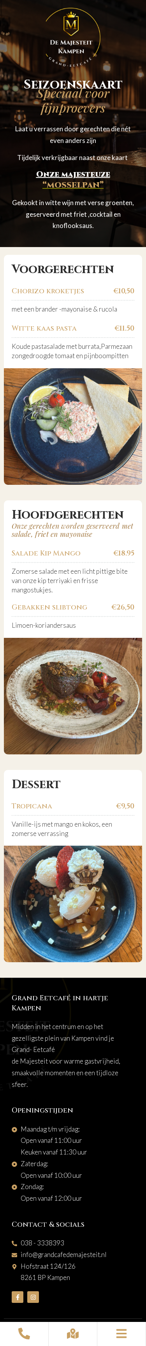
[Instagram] (33, 1297)
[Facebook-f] (17, 1297)
